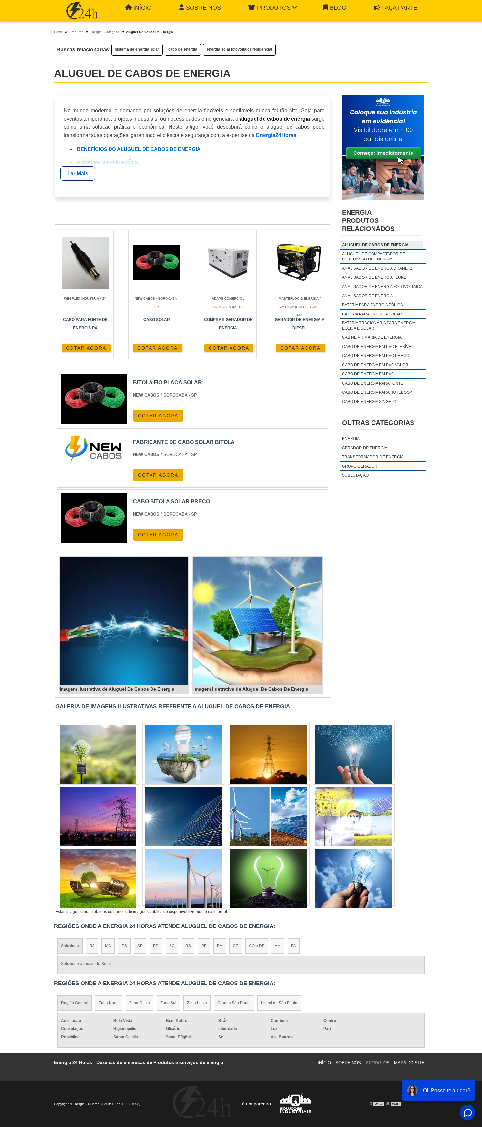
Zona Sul (168, 1003)
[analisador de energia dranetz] (353, 878)
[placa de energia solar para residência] (183, 816)
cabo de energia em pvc (368, 374)
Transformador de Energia (373, 457)
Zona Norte (109, 1003)
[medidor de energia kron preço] (268, 878)
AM (278, 946)
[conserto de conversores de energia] (183, 878)
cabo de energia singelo (369, 401)
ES (124, 946)
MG (108, 946)
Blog (338, 7)
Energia (351, 438)
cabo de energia (182, 49)
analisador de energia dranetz (377, 268)
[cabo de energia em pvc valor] (98, 754)
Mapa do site (409, 1062)
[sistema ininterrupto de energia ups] (268, 816)
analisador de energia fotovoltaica (382, 286)
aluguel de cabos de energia (375, 245)
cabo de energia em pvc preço (375, 355)
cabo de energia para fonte (372, 383)
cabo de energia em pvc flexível (377, 346)
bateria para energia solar (372, 314)
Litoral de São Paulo (279, 1003)
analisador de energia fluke (374, 277)
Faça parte (399, 7)
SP (140, 946)
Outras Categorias (378, 422)
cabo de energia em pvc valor (375, 365)
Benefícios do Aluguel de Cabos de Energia (139, 149)
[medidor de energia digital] (98, 878)
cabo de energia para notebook (377, 392)
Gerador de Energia (364, 448)
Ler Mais (77, 173)
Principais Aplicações (107, 162)
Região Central (74, 1003)
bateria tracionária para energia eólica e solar (378, 326)
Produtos (274, 7)
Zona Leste (197, 1003)
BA (219, 946)
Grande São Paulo (234, 1003)
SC (172, 946)
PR (156, 946)
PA (293, 946)
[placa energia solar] (353, 816)
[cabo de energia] (268, 754)
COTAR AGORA (86, 348)
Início (142, 7)
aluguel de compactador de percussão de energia (373, 256)
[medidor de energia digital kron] (183, 754)
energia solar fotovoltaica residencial (239, 49)
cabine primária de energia (372, 337)
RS (188, 946)
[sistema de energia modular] (353, 754)
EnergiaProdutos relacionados (368, 220)
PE (204, 946)
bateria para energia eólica (372, 305)
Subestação (355, 475)
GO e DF (256, 946)
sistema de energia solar (137, 49)
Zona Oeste (139, 1003)
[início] (82, 10)
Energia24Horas (276, 135)
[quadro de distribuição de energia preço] (98, 816)
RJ (92, 946)
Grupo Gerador (359, 466)
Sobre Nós (203, 7)
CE (235, 946)
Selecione (70, 946)
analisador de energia (367, 296)
